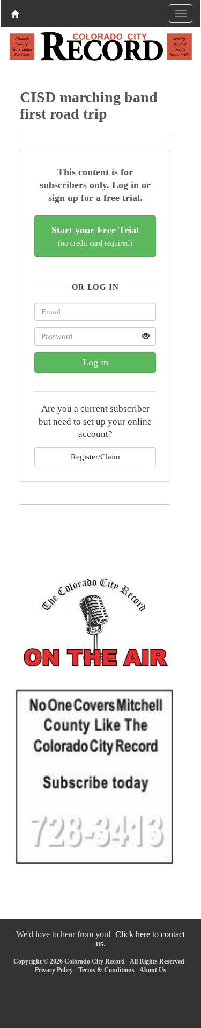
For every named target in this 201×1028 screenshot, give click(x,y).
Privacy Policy (54, 970)
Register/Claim (95, 456)
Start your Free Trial (95, 236)
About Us (152, 970)
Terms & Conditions (106, 970)
